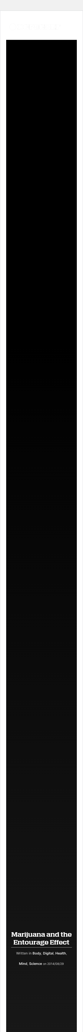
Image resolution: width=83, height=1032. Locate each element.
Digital (48, 953)
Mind (23, 963)
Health (60, 953)
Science (35, 963)
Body (37, 953)
